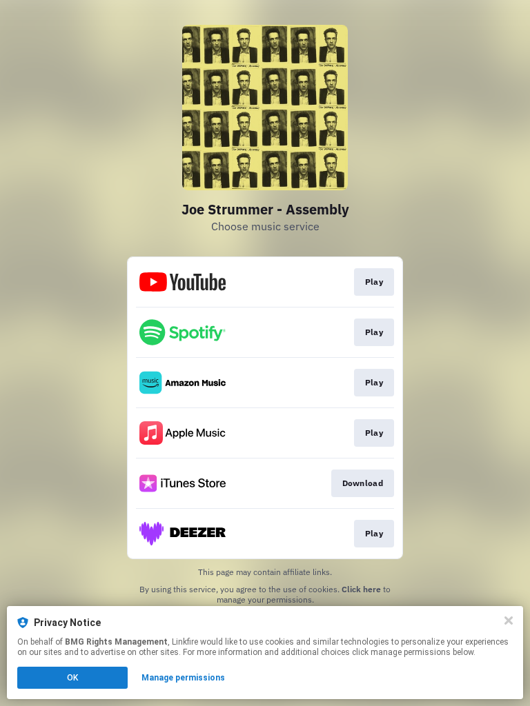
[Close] (509, 620)
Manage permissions (183, 678)
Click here (361, 589)
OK (72, 678)
